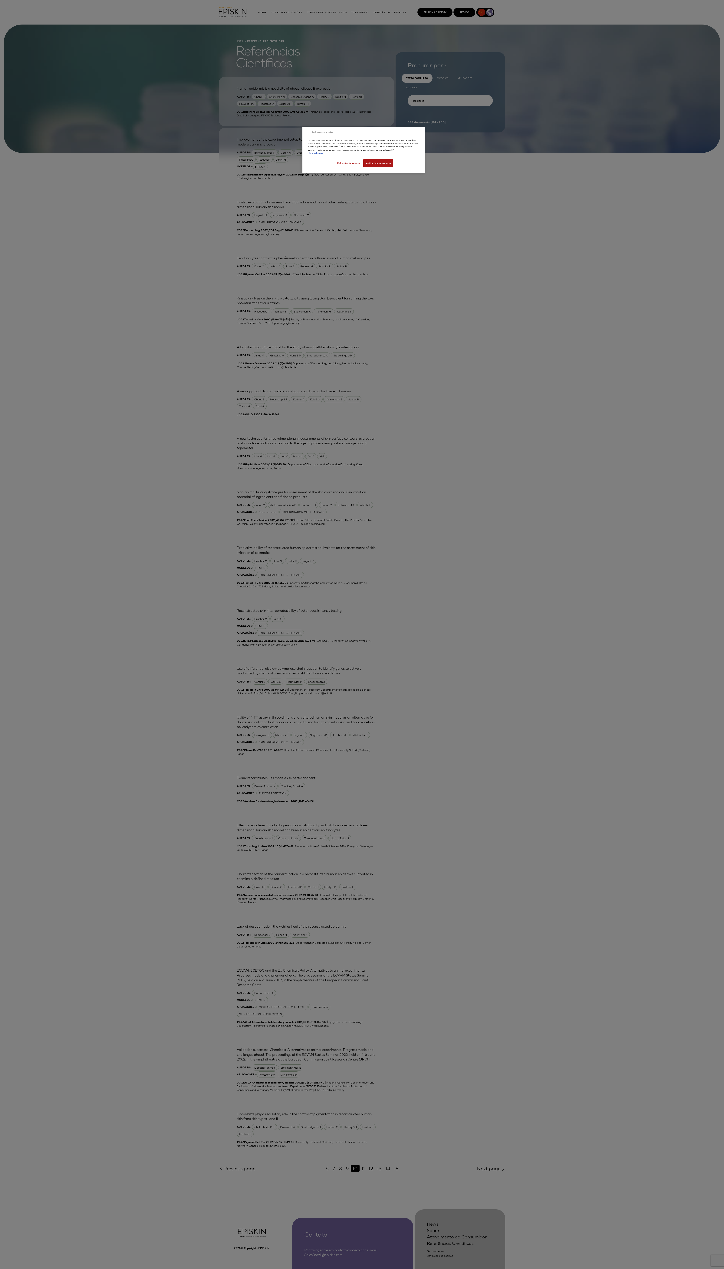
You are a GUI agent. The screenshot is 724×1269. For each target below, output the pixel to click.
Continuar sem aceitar (322, 131)
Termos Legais (316, 152)
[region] (363, 150)
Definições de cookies (348, 162)
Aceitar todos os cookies (378, 163)
